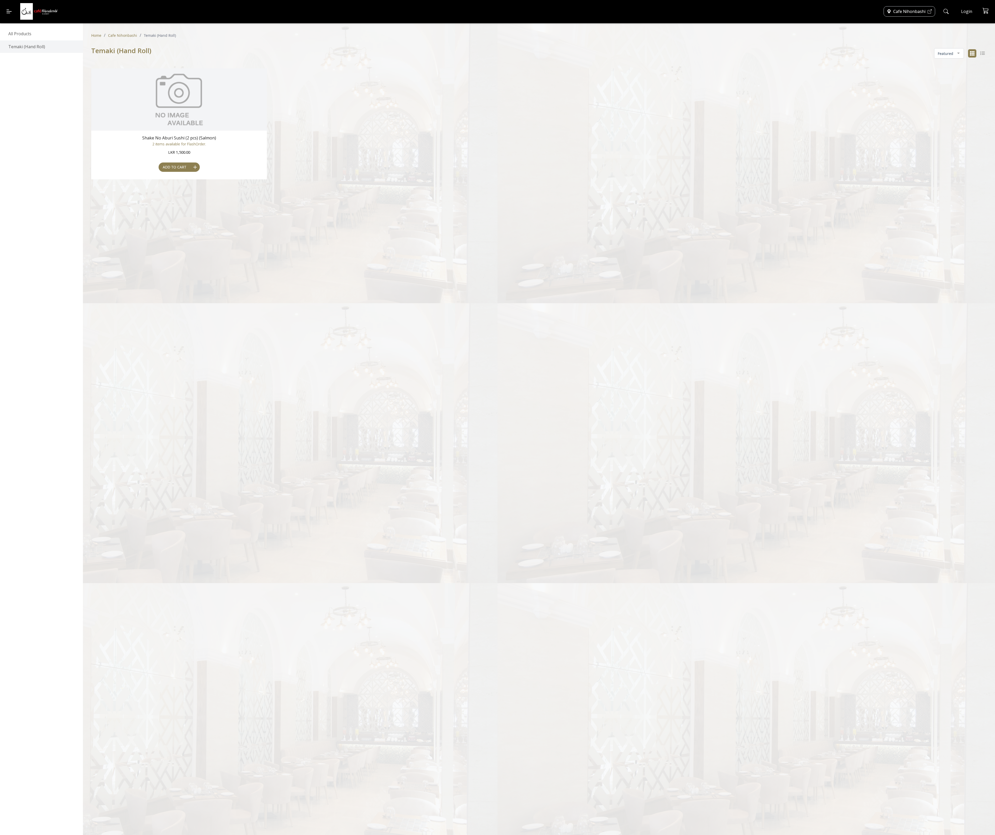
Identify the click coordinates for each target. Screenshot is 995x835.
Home (96, 35)
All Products (19, 34)
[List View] (982, 53)
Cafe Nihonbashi (122, 35)
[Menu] (9, 11)
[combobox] (949, 53)
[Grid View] (972, 53)
